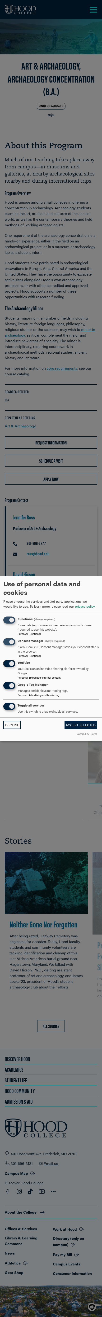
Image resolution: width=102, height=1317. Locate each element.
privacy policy (85, 606)
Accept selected (81, 725)
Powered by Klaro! (86, 734)
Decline (12, 725)
